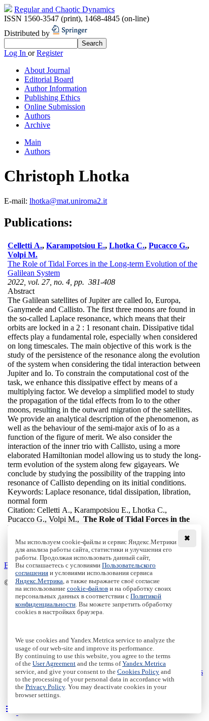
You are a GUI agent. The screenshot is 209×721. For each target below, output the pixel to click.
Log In (16, 53)
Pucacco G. (168, 245)
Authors (37, 115)
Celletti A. (25, 245)
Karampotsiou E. (75, 245)
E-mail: (16, 201)
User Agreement (54, 663)
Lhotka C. (127, 245)
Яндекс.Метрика (39, 581)
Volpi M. (23, 254)
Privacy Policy (45, 687)
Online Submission (54, 106)
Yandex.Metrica (144, 663)
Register (50, 53)
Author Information (55, 88)
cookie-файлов (87, 588)
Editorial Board (49, 79)
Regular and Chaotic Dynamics (64, 9)
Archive (37, 125)
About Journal (47, 70)
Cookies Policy (138, 671)
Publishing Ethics (52, 97)
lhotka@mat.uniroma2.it (68, 201)
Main (32, 142)
